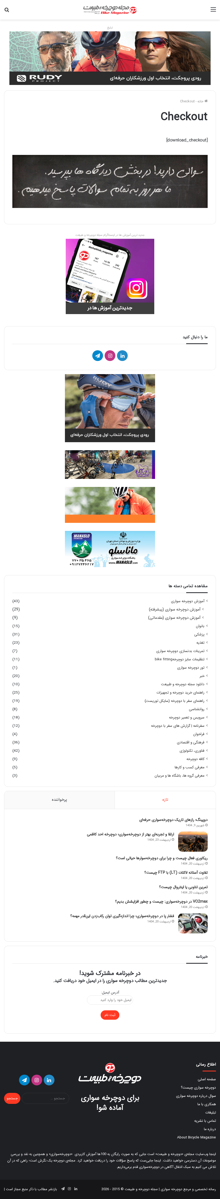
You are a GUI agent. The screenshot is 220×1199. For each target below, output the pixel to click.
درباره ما (210, 1129)
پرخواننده (59, 799)
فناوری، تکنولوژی (191, 751)
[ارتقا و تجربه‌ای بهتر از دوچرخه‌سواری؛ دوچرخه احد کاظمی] (193, 842)
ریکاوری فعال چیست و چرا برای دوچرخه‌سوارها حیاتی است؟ (162, 858)
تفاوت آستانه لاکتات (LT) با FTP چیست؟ (176, 873)
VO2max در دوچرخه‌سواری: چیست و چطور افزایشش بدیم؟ (161, 901)
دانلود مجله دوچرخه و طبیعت (182, 684)
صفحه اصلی (207, 1079)
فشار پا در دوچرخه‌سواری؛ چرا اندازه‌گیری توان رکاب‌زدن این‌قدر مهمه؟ (122, 916)
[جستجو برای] (6, 12)
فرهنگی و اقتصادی (190, 742)
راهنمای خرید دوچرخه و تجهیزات (180, 692)
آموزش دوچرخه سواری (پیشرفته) (174, 609)
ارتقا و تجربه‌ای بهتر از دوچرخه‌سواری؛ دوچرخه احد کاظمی (130, 834)
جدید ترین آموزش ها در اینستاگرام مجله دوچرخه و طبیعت (110, 235)
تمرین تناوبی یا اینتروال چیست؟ (183, 887)
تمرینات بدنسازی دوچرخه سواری (180, 651)
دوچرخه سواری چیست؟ (198, 1087)
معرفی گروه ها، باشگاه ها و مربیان (179, 776)
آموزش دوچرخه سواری (187, 601)
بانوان (200, 626)
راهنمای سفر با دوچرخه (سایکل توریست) (174, 701)
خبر (202, 676)
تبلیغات (210, 1112)
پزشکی (199, 634)
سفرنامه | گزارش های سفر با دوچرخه (177, 726)
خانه (200, 101)
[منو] (213, 12)
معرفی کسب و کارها (189, 767)
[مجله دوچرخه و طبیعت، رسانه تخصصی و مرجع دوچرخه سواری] (110, 10)
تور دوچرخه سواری (190, 668)
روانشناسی (196, 709)
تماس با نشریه (205, 1121)
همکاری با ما (206, 1104)
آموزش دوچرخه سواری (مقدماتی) (174, 618)
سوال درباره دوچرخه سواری (196, 1096)
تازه (165, 799)
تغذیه (200, 643)
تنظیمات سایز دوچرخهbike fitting (179, 659)
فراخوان (198, 734)
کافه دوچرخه (195, 759)
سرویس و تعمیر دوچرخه (186, 717)
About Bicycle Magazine (196, 1137)
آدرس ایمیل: (110, 992)
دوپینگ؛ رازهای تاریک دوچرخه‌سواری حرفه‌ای (173, 820)
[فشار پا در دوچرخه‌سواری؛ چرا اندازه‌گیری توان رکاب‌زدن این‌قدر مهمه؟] (193, 923)
